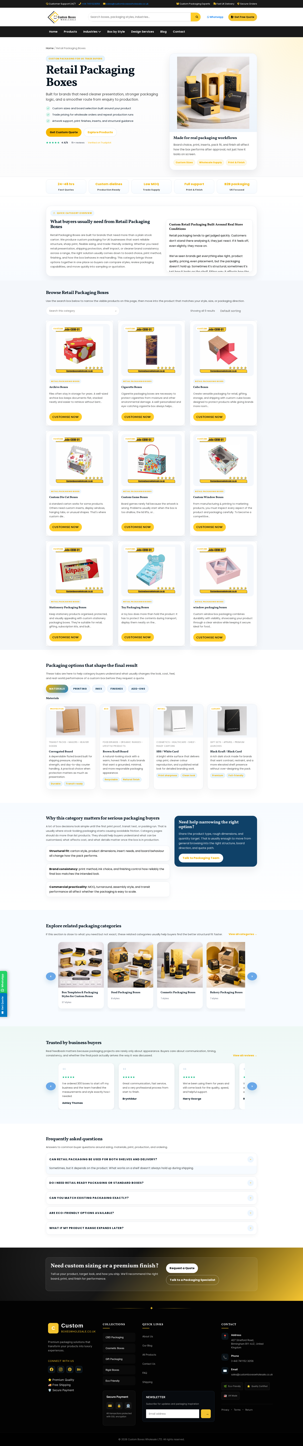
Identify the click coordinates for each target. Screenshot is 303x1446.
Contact (179, 32)
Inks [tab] (98, 688)
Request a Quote (182, 1268)
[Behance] (78, 1369)
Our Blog (147, 1345)
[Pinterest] (69, 1369)
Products (70, 32)
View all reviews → (245, 1055)
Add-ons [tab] (138, 688)
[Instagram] (60, 1369)
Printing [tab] (80, 688)
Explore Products (100, 132)
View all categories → (243, 934)
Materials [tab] (57, 688)
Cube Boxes (200, 387)
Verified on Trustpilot (99, 142)
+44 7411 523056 (91, 3)
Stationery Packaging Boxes (67, 607)
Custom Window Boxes (208, 497)
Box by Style (116, 32)
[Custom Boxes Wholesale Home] (65, 17)
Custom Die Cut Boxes (63, 497)
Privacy (225, 1409)
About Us (147, 1336)
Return (249, 1409)
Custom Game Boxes (134, 497)
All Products (149, 1354)
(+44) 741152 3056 (242, 1360)
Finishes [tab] (116, 688)
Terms (237, 1409)
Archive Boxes (58, 387)
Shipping (147, 1381)
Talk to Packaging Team (201, 858)
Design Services (142, 32)
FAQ (144, 1372)
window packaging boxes (210, 607)
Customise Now (65, 416)
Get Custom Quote (64, 132)
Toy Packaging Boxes (135, 607)
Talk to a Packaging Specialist (192, 1280)
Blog (163, 32)
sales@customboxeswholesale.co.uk (127, 3)
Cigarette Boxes (131, 387)
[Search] (196, 17)
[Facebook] (51, 1369)
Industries (90, 32)
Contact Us (148, 1363)
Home (53, 32)
